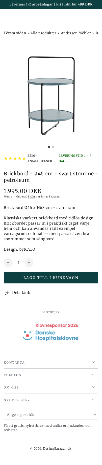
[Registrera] (95, 414)
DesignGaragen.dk (57, 448)
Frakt (31, 196)
